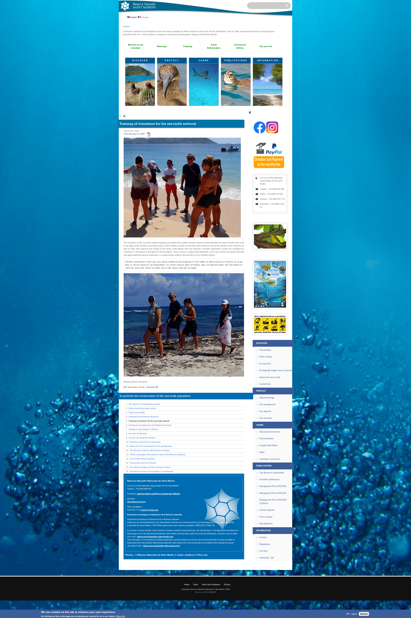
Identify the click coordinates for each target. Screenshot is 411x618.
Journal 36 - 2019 (131, 131)
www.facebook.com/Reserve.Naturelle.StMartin (158, 494)
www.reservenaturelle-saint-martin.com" (161, 546)
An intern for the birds (137, 433)
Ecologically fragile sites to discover (276, 370)
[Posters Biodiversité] (270, 307)
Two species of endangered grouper (144, 404)
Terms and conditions (211, 584)
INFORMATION (267, 60)
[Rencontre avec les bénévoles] (182, 239)
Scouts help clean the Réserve (143, 463)
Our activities (265, 418)
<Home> (126, 26)
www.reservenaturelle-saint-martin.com (155, 537)
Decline (364, 614)
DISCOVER (140, 60)
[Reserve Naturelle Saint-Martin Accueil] (205, 17)
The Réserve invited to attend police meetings (150, 450)
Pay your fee (266, 46)
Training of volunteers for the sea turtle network (149, 421)
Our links (263, 551)
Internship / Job (266, 557)
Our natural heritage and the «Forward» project (150, 467)
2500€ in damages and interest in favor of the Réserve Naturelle (157, 454)
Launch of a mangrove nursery (142, 438)
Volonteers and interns (269, 459)
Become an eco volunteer (135, 46)
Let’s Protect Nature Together (142, 459)
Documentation (266, 438)
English (133, 17)
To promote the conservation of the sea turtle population (155, 396)
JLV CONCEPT (210, 592)
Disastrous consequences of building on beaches (150, 425)
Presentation (265, 350)
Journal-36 (152, 387)
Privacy (227, 584)
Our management (267, 404)
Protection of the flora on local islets (145, 442)
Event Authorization (213, 46)
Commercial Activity (240, 46)
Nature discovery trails (269, 377)
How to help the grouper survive (142, 408)
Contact (263, 537)
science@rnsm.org (149, 510)
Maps (262, 452)
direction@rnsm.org (136, 502)
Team (195, 584)
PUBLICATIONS (235, 60)
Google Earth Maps (268, 445)
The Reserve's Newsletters (271, 472)
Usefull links (265, 384)
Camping (187, 46)
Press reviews (266, 517)
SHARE (204, 60)
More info (120, 616)
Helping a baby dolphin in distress (143, 429)
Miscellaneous (266, 523)
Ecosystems (265, 363)
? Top (299, 567)
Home (124, 116)
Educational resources (269, 432)
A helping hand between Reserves (143, 417)
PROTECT (172, 60)
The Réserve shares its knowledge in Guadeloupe (151, 471)
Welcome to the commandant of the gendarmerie (151, 446)
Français (144, 17)
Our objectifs (265, 411)
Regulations (264, 544)
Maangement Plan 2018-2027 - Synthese (273, 501)
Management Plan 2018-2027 (273, 493)
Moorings (161, 46)
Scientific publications (269, 479)
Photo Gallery (265, 357)
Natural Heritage (266, 397)
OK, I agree (351, 614)
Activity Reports (266, 510)
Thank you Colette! (137, 412)
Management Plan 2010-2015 (273, 486)
